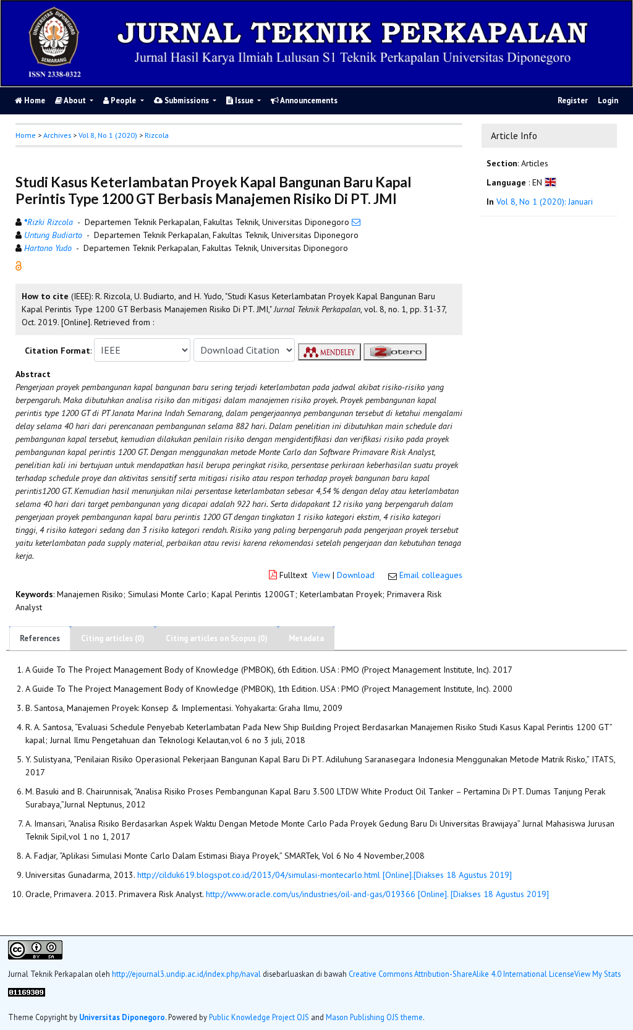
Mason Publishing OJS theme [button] (374, 1017)
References (40, 638)
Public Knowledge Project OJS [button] (259, 1017)
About (75, 100)
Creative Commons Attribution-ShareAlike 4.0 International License (461, 974)
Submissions (187, 100)
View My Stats (597, 974)
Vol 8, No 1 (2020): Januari (544, 201)
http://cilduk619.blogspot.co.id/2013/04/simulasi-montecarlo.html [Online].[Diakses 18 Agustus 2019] (324, 874)
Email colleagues (430, 575)
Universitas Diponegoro (122, 1017)
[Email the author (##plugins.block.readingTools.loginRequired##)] (356, 222)
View (321, 575)
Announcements (308, 100)
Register (573, 100)
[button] (18, 265)
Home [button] (25, 135)
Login (608, 100)
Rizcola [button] (157, 135)
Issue (244, 100)
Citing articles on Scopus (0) (217, 638)
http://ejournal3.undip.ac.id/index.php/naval (186, 974)
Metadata (306, 638)
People (123, 100)
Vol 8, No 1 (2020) (108, 135)
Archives (57, 135)
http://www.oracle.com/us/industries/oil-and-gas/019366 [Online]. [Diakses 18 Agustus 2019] (377, 894)
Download (356, 575)
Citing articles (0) (113, 638)
